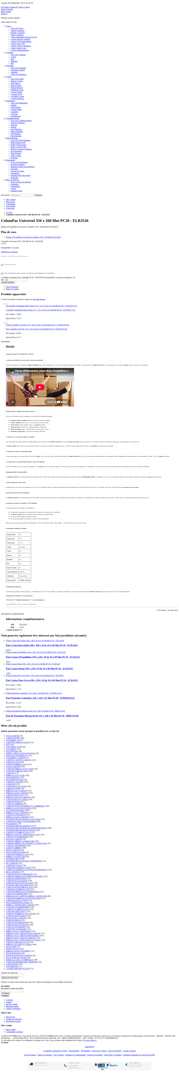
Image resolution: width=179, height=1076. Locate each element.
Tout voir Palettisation (19, 103)
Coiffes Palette (16, 110)
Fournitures (15, 173)
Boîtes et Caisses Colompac (21, 149)
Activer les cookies (99, 1051)
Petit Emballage (12, 138)
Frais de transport (114, 1051)
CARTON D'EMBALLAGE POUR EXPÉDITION (26, 870)
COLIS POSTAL (12, 778)
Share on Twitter (12, 289)
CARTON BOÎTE (13, 738)
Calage (8, 77)
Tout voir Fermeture (18, 68)
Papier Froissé (16, 85)
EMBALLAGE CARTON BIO (18, 931)
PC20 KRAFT (11, 824)
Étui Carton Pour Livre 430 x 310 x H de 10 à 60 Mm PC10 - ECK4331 (42, 680)
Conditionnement (12, 118)
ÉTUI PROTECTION (14, 780)
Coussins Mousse (17, 99)
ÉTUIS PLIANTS (13, 949)
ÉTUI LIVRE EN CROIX (16, 958)
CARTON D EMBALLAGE (17, 909)
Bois (12, 59)
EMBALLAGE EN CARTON (18, 797)
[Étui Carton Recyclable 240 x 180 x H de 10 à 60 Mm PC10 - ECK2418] (35, 641)
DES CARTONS (12, 872)
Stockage (14, 169)
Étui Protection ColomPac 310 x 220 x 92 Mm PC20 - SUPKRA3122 (40, 698)
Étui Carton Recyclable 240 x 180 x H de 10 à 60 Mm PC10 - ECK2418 (41, 645)
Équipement (10, 160)
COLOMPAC (11, 749)
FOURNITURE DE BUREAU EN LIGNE (23, 819)
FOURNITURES (13, 859)
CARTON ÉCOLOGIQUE (16, 881)
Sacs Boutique (16, 151)
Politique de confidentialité (75, 1055)
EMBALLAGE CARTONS (17, 813)
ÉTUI (8, 745)
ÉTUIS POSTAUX (13, 953)
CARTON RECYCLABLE (17, 799)
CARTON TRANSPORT (16, 846)
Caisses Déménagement (20, 50)
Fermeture (10, 66)
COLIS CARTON (13, 767)
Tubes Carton (16, 156)
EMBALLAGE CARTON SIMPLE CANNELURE (26, 896)
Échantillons (85, 1051)
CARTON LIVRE (13, 788)
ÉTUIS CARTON (13, 850)
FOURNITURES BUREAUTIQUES (20, 830)
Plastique (14, 61)
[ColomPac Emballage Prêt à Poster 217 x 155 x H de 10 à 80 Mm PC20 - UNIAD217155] (41, 306)
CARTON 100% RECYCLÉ (17, 942)
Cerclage (14, 114)
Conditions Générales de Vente (55, 1051)
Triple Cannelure (17, 35)
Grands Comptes (129, 1051)
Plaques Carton (16, 81)
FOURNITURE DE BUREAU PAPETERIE (23, 861)
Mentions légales (12, 1006)
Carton (13, 57)
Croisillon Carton (17, 96)
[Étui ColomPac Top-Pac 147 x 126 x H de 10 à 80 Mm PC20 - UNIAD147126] (37, 325)
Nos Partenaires (30, 1055)
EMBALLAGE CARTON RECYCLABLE (23, 940)
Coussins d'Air (16, 94)
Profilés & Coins (17, 90)
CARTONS (10, 784)
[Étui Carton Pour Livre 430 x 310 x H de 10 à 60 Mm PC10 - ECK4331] (35, 676)
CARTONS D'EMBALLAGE (18, 889)
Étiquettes (14, 178)
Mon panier (10, 202)
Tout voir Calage (17, 79)
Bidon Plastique (17, 132)
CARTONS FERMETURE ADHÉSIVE (22, 962)
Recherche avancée (13, 1021)
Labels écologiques (13, 1009)
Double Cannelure (18, 33)
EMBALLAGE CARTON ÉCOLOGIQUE (23, 933)
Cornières (14, 112)
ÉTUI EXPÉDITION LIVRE (17, 903)
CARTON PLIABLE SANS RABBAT (21, 821)
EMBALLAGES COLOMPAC (18, 951)
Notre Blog (108, 1055)
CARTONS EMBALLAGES (17, 742)
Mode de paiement (45, 1055)
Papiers (13, 127)
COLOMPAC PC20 (14, 747)
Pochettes (14, 158)
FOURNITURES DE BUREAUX (19, 885)
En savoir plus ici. (90, 1040)
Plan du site (10, 1017)
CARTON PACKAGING (16, 916)
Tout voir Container (18, 55)
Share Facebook (12, 287)
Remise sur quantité (94, 1055)
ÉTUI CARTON (12, 736)
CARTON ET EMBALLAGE (18, 832)
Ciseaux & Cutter (17, 171)
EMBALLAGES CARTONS (17, 817)
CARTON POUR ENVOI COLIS (19, 883)
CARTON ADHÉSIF (14, 804)
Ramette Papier (16, 191)
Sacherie (14, 125)
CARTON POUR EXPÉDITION (19, 874)
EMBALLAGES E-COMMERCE (19, 960)
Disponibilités (74, 1051)
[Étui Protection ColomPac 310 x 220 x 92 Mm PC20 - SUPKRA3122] (34, 693)
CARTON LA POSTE (15, 782)
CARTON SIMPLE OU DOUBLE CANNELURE (26, 843)
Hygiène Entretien (18, 164)
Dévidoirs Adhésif (18, 70)
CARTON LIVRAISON (15, 815)
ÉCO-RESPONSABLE (15, 810)
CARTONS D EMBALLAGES (18, 868)
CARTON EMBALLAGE (16, 764)
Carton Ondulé (16, 92)
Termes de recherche (14, 1019)
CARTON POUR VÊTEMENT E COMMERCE (25, 806)
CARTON (10, 773)
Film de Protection (18, 123)
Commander (10, 204)
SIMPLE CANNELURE (15, 857)
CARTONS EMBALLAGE (17, 771)
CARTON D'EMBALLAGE (17, 854)
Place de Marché (12, 180)
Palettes (14, 105)
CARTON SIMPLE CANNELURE (20, 841)
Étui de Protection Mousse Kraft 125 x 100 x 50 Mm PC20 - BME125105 (42, 716)
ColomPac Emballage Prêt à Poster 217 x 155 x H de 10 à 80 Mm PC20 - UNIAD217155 (40, 310)
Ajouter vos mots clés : (10, 973)
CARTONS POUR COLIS (16, 900)
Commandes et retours (14, 1032)
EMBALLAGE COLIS (15, 775)
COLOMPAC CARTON (15, 758)
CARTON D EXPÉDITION (17, 922)
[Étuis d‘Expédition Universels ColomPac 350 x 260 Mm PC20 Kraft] (33, 237)
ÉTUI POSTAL (12, 751)
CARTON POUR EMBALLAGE (19, 887)
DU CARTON (11, 863)
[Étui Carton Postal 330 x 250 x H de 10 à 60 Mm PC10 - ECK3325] (33, 664)
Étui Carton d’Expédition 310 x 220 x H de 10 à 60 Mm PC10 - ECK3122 (43, 657)
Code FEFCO (89, 1047)
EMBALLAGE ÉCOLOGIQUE (19, 808)
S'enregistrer (10, 206)
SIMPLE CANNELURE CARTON (20, 905)
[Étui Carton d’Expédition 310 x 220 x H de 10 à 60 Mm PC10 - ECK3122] (35, 652)
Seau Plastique (16, 129)
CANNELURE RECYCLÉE (17, 969)
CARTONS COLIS (13, 865)
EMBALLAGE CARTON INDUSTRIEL (22, 936)
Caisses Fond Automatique (21, 42)
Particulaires (15, 83)
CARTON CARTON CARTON (18, 760)
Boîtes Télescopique (18, 145)
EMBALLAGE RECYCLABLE (19, 944)
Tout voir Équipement (19, 162)
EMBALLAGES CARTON (17, 793)
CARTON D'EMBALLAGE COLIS (20, 914)
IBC (12, 63)
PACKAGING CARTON (16, 918)
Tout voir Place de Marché (21, 182)
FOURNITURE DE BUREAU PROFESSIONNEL (26, 828)
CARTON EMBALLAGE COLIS (19, 769)
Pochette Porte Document (20, 175)
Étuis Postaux (16, 153)
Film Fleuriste (16, 136)
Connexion (10, 208)
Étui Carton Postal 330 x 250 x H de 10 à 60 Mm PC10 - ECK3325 (39, 668)
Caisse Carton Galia (18, 48)
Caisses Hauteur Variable (20, 39)
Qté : (3, 280)
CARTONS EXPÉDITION (16, 894)
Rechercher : (6, 195)
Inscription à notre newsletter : (12, 988)
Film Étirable (16, 107)
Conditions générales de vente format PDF (138, 1055)
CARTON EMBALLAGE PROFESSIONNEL (24, 876)
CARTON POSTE (13, 802)
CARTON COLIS (13, 762)
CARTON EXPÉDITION (16, 879)
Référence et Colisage (9, 252)
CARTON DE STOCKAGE (17, 925)
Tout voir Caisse (17, 28)
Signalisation (16, 116)
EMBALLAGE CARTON (16, 791)
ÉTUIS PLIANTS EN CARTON (19, 955)
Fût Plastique (16, 134)
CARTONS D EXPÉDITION (17, 907)
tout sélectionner (39, 299)
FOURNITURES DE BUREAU (19, 826)
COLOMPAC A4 (13, 740)
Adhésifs (14, 72)
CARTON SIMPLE (13, 848)
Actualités (117, 1055)
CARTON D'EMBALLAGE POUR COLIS (23, 898)
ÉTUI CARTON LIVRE (15, 852)
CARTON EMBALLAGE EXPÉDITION (22, 892)
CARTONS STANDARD (16, 929)
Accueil (9, 212)
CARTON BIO (12, 964)
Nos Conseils (58, 1055)
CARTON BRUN (13, 920)
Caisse (8, 26)
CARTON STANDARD (15, 927)
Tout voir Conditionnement (21, 121)
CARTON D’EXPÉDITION (17, 837)
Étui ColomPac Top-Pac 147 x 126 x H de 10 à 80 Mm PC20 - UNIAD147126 (36, 329)
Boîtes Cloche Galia (18, 147)
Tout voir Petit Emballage (20, 140)
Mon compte (11, 199)
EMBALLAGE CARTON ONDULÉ (21, 938)
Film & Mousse (17, 88)
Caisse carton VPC (18, 44)
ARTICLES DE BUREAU (16, 756)
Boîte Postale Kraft (18, 143)
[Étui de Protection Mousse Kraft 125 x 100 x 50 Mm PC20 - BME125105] (35, 711)
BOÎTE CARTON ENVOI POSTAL (20, 753)
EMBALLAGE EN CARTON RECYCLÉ (23, 835)
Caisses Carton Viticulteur (21, 46)
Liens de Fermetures (18, 74)
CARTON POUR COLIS (16, 786)
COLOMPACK (12, 966)
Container (9, 52)
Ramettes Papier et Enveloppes (22, 167)
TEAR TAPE (11, 947)
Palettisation (10, 101)
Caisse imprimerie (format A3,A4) (24, 37)
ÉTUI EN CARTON (14, 839)
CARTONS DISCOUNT (16, 911)
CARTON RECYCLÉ (15, 795)
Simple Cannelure (17, 31)
